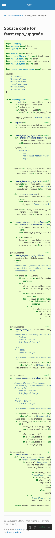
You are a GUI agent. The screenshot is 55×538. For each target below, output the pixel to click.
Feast (29, 4)
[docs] (46, 99)
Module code (16, 15)
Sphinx (18, 529)
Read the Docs (15, 532)
